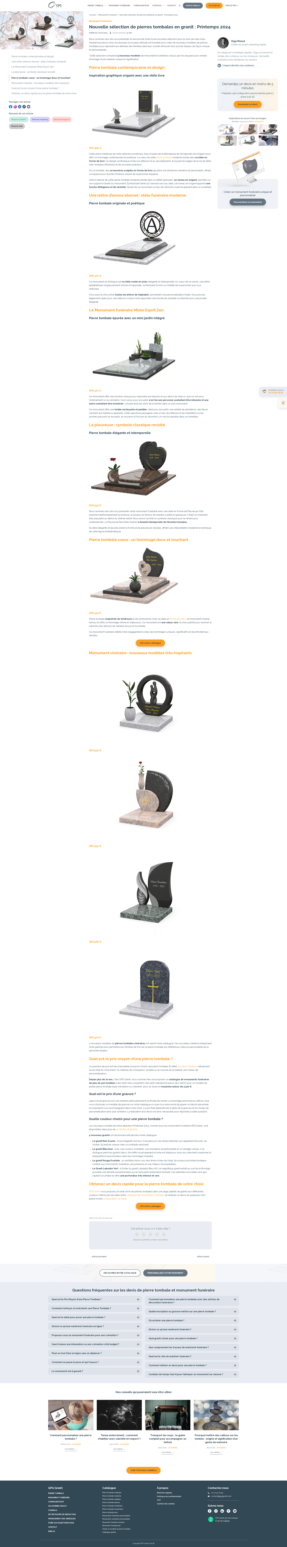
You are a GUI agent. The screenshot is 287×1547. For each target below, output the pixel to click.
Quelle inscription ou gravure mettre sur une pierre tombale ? (182, 1311)
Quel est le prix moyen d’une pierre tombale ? (35, 88)
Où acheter (214, 6)
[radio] (137, 1234)
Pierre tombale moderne (111, 1496)
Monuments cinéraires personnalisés (116, 1519)
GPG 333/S (95, 613)
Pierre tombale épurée (111, 1502)
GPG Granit (55, 6)
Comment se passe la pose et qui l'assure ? (75, 1362)
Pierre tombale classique (111, 1492)
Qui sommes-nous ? (57, 1506)
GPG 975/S (95, 750)
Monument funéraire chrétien (113, 1522)
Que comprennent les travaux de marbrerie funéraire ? (179, 1347)
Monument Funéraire (100, 21)
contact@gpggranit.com (221, 1496)
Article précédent (98, 1256)
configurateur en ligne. (115, 1198)
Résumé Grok (17, 126)
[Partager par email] (28, 106)
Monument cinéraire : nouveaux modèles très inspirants (40, 83)
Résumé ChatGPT (18, 119)
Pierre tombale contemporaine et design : (33, 56)
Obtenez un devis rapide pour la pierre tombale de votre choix (44, 93)
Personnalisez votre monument (165, 1273)
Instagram (259, 121)
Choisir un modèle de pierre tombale (116, 1529)
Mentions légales (164, 1493)
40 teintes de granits (126, 1129)
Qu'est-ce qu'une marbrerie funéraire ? (170, 1329)
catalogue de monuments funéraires (145, 1195)
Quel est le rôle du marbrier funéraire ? (170, 1356)
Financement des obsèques (62, 1519)
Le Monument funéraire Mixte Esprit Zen (32, 66)
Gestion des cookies (166, 1504)
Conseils (52, 1510)
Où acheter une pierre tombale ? (166, 1320)
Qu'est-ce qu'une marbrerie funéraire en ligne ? (78, 1326)
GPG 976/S (95, 941)
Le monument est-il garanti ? (67, 1371)
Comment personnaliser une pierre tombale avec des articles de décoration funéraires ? (184, 1301)
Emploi (51, 1531)
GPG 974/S (95, 846)
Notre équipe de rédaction (62, 1514)
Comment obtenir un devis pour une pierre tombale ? (177, 1365)
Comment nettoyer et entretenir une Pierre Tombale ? (81, 1308)
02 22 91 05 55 (217, 1493)
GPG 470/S (95, 275)
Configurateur (141, 5)
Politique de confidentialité (169, 1496)
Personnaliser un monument (248, 202)
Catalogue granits (109, 1532)
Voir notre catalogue (150, 643)
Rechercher (180, 6)
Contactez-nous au (276, 391)
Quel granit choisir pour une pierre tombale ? (173, 1338)
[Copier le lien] (24, 106)
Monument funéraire (119, 5)
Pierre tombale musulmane (112, 1509)
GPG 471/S (95, 390)
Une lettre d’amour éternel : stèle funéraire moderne (38, 61)
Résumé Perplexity (40, 119)
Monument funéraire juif (111, 1525)
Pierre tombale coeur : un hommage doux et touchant (40, 78)
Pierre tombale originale (111, 1499)
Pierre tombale (95, 5)
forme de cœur (178, 619)
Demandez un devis (248, 104)
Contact (171, 5)
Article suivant (204, 1256)
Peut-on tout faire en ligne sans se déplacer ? (77, 1353)
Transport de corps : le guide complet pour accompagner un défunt (167, 1439)
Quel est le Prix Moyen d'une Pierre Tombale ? (76, 1299)
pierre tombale (164, 157)
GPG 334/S (95, 505)
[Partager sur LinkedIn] (19, 106)
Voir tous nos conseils (144, 1470)
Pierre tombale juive (110, 1512)
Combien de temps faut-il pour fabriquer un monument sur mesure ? (186, 1374)
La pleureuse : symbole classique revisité (33, 72)
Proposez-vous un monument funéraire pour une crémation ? (85, 1335)
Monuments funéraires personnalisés (116, 1516)
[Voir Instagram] (15, 106)
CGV (159, 1500)
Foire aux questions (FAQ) (61, 1523)
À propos (157, 5)
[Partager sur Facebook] (10, 106)
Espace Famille (193, 6)
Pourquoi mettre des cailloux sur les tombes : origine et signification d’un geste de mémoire (216, 1439)
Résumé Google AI (62, 119)
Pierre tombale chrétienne (112, 1506)
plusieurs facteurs (187, 1066)
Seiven (227, 1521)
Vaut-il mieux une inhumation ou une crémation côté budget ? (85, 1344)
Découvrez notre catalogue (120, 1273)
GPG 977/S (95, 1037)
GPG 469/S (95, 148)
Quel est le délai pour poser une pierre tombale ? (78, 1317)
